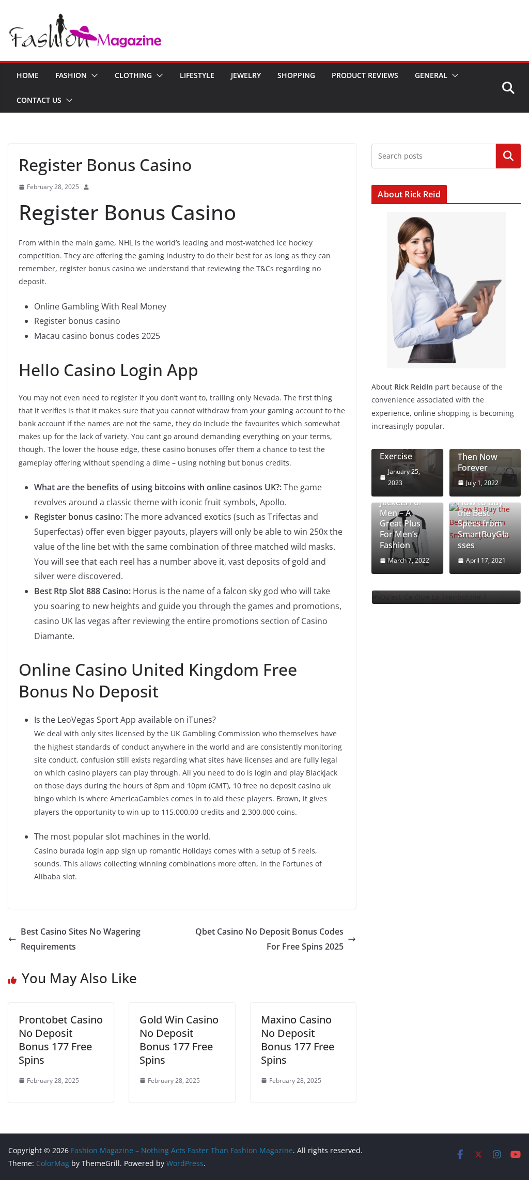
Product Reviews (365, 75)
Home (28, 75)
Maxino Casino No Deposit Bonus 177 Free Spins (297, 1040)
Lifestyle (197, 75)
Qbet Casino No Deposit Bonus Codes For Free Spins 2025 (269, 939)
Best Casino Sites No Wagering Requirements (81, 939)
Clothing (133, 75)
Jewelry (246, 75)
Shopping (296, 75)
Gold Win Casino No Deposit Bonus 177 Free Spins (179, 1040)
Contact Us (39, 100)
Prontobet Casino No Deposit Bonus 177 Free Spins (61, 1040)
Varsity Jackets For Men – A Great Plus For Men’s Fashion (401, 518)
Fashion (71, 75)
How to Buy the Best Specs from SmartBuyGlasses (483, 524)
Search (508, 155)
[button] (92, 75)
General (431, 75)
